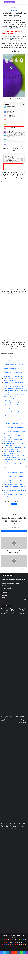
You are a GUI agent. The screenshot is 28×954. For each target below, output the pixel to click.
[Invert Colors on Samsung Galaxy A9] (14, 769)
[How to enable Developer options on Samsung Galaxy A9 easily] (5, 876)
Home (11, 7)
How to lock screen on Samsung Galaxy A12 (15, 463)
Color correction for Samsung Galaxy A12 (14, 484)
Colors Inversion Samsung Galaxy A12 (13, 470)
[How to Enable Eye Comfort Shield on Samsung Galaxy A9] (23, 876)
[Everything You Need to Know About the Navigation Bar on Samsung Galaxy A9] (23, 769)
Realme (3, 597)
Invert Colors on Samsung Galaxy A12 (13, 376)
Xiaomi (3, 602)
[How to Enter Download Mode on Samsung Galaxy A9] (5, 611)
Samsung (16, 7)
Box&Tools (4, 595)
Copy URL (14, 504)
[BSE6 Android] (9, 2)
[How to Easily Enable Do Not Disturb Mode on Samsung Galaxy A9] (14, 661)
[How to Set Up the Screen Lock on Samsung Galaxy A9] (5, 769)
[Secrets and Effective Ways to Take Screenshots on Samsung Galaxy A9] (23, 661)
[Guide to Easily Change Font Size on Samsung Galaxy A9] (14, 876)
